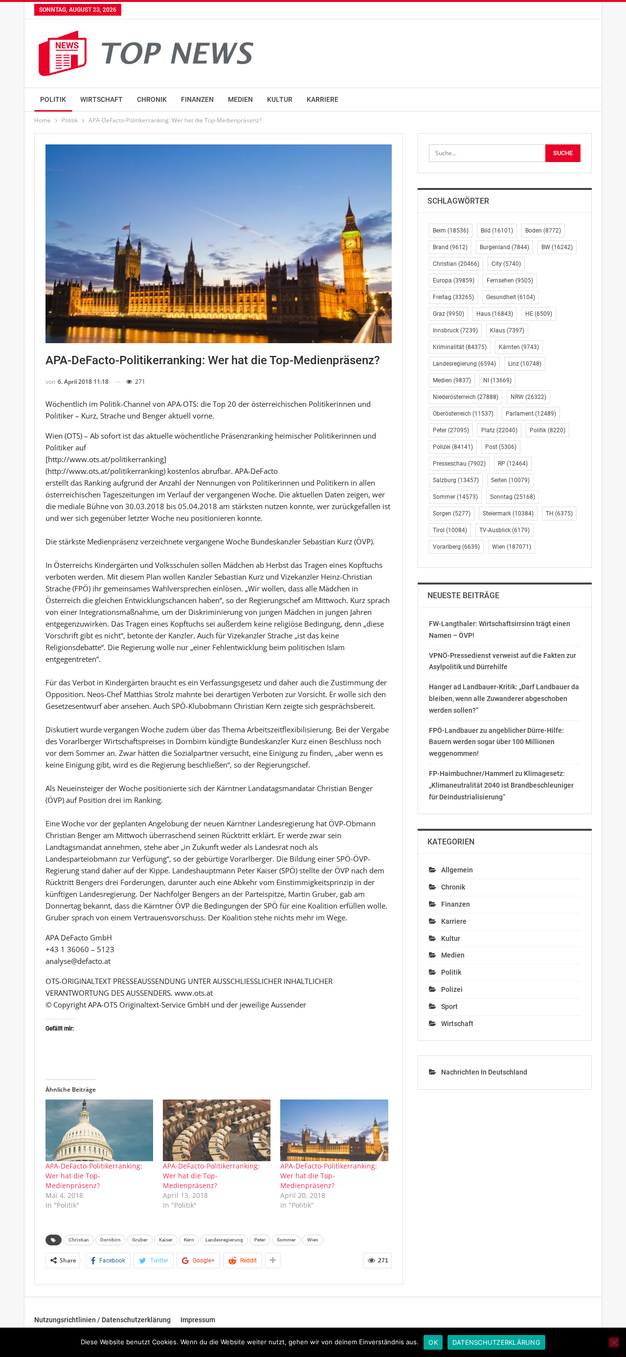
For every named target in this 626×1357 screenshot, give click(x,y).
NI (497, 380)
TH (559, 513)
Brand (450, 247)
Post (500, 447)
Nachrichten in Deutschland (484, 1072)
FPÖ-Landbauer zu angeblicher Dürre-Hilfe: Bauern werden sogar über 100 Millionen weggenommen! (496, 742)
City (506, 263)
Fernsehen (510, 280)
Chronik (152, 99)
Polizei (453, 447)
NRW (528, 397)
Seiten (510, 480)
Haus (494, 313)
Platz (499, 430)
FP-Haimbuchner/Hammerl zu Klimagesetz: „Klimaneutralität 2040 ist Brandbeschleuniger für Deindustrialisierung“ (501, 785)
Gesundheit (510, 297)
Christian (78, 1239)
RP (513, 463)
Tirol (450, 530)
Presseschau (459, 463)
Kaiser (166, 1239)
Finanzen (197, 99)
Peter (260, 1239)
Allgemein (457, 870)
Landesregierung (224, 1239)
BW (557, 247)
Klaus (507, 330)
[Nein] (614, 1342)
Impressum (197, 1320)
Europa (453, 280)
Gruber (140, 1239)
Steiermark (508, 513)
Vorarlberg (456, 546)
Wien (312, 1239)
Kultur (279, 99)
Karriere (322, 99)
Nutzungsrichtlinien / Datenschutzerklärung (102, 1320)
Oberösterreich (463, 413)
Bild (497, 230)
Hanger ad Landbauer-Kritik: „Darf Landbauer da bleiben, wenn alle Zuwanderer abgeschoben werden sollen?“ (504, 698)
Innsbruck (455, 330)
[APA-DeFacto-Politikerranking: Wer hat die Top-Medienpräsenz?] (99, 1130)
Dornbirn (110, 1239)
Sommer (286, 1239)
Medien (240, 99)
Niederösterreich (465, 397)
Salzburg (456, 480)
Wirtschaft (101, 99)
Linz (524, 363)
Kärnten (519, 347)
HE (538, 313)
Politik (53, 99)
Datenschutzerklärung (496, 1342)
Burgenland (504, 247)
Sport (449, 1006)
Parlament (531, 413)
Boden (543, 230)
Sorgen (451, 513)
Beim (451, 230)
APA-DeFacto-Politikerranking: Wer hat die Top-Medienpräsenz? (93, 1175)
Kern (189, 1239)
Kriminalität (460, 347)
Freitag (453, 297)
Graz (448, 313)
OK (433, 1342)
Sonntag (512, 496)
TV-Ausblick (504, 530)
